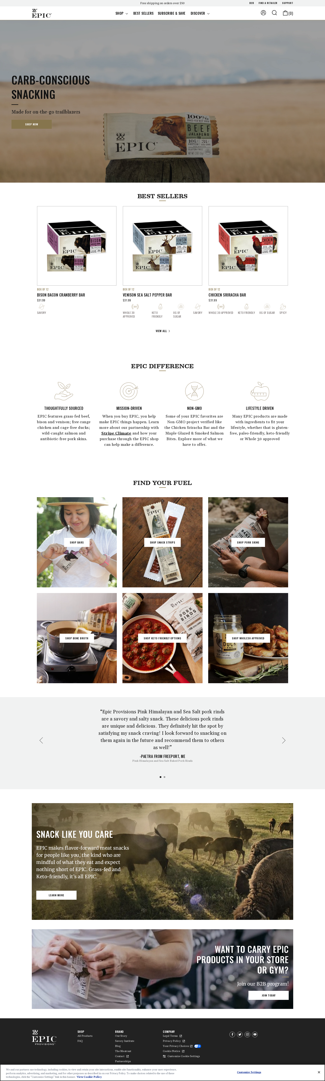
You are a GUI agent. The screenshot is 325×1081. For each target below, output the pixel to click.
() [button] (291, 13)
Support (287, 3)
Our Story (121, 1036)
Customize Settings (249, 1072)
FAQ (80, 1041)
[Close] (319, 1072)
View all (161, 331)
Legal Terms (170, 1036)
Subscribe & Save (171, 13)
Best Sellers (143, 13)
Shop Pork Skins (248, 542)
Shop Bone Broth (76, 638)
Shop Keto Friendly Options (162, 638)
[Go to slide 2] (164, 777)
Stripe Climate (116, 433)
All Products (85, 1036)
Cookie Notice (171, 1051)
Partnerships (123, 1061)
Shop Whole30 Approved (248, 638)
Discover (198, 13)
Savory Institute (124, 1041)
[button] (274, 12)
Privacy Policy (172, 1041)
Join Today (269, 995)
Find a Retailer (268, 3)
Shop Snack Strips (162, 542)
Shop (120, 13)
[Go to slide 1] (160, 777)
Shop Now (31, 124)
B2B (251, 3)
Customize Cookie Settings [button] (184, 1056)
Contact (120, 1056)
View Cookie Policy (89, 1077)
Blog (118, 1046)
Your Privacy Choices (176, 1046)
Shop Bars (77, 542)
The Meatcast (123, 1051)
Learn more (56, 895)
